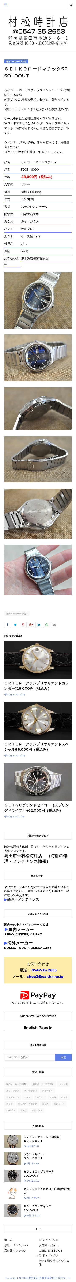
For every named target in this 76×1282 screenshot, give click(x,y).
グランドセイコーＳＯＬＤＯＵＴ (35, 1156)
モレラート (59, 1103)
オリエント (37, 1110)
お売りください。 (50, 1245)
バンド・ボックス (48, 1255)
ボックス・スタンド (27, 1103)
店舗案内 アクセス (15, 1250)
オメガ (23, 1110)
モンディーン (12, 1097)
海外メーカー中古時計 (43, 1084)
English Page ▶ (38, 1027)
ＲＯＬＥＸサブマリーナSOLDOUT (39, 1173)
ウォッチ (63, 1084)
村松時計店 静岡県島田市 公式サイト (50, 1277)
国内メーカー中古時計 (16, 613)
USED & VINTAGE (50, 1250)
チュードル (47, 1090)
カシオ (9, 1103)
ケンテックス (30, 1090)
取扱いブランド (48, 1240)
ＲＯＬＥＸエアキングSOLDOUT (37, 1208)
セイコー (40, 1097)
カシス (45, 1103)
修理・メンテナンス (16, 1245)
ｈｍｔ (27, 1097)
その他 (53, 1097)
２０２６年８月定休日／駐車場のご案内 (47, 1191)
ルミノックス (12, 1090)
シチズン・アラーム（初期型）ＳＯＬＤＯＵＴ (43, 1139)
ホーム (8, 1240)
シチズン (10, 1110)
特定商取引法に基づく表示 (54, 1262)
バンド (64, 1097)
